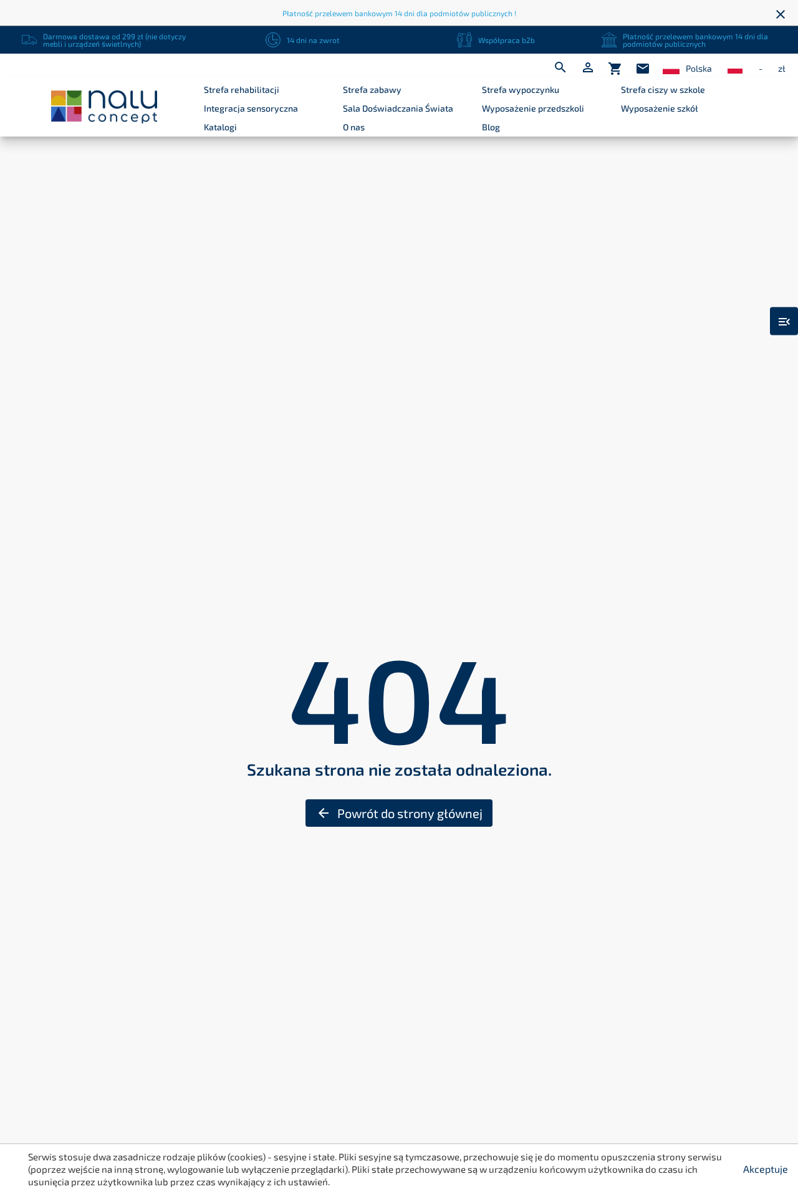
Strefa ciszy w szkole (663, 89)
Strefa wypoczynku (520, 89)
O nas (354, 127)
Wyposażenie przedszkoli (533, 108)
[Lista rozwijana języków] (671, 69)
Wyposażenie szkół (659, 108)
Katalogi (220, 127)
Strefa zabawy (372, 89)
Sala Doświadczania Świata (398, 108)
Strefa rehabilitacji (241, 89)
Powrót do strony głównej (399, 813)
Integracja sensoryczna (251, 108)
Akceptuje (765, 1169)
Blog (491, 127)
